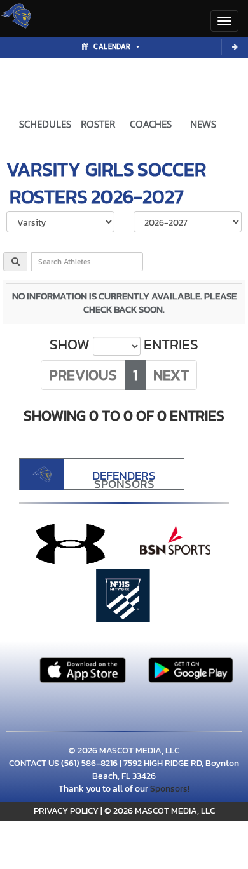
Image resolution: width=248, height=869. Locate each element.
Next (171, 375)
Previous (83, 375)
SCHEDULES (45, 124)
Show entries (124, 344)
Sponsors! (169, 788)
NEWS (203, 124)
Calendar (111, 46)
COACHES (151, 124)
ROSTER (98, 124)
